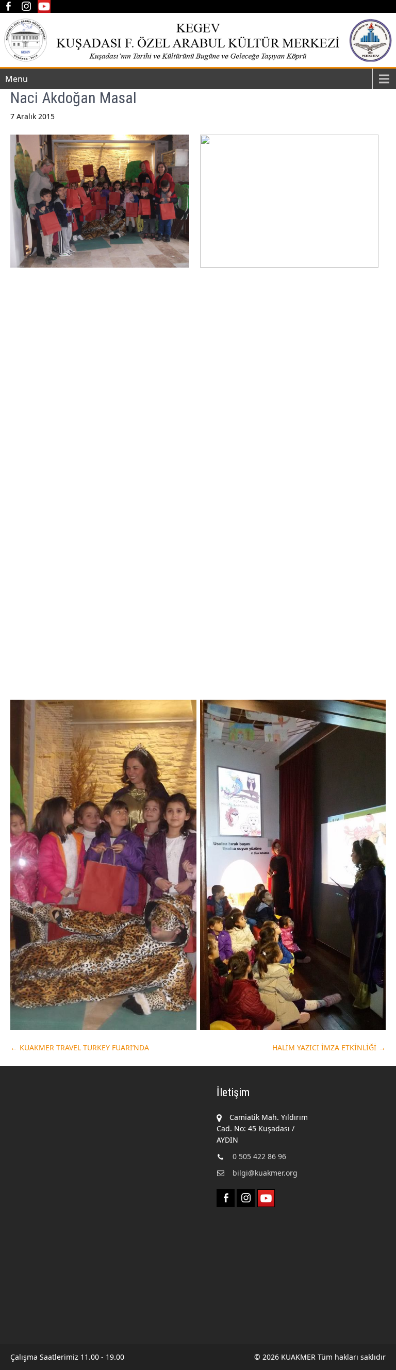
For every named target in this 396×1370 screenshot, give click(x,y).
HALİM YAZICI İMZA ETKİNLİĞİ (329, 1047)
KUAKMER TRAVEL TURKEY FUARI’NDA (79, 1047)
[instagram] (26, 6)
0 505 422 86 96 (259, 1156)
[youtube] (44, 6)
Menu (16, 79)
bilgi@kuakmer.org (265, 1173)
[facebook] (8, 6)
